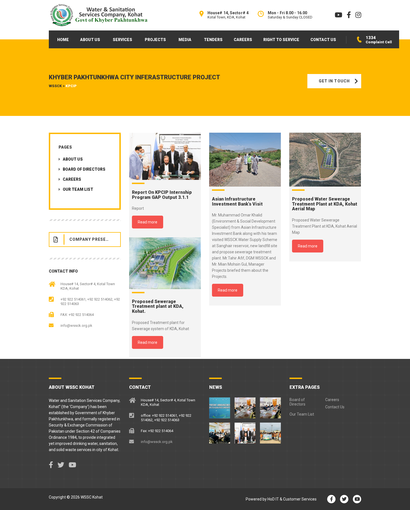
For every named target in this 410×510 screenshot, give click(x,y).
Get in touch (334, 81)
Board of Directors (84, 169)
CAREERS (243, 39)
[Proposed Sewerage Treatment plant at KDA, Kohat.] (165, 263)
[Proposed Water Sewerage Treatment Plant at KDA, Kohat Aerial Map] (325, 160)
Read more (147, 222)
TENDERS (213, 39)
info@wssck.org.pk (76, 325)
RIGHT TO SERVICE (281, 39)
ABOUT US (90, 39)
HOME (63, 39)
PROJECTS (155, 39)
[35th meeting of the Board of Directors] (220, 431)
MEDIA (185, 39)
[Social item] (51, 465)
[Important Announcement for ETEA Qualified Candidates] (220, 405)
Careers (72, 179)
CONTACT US (323, 39)
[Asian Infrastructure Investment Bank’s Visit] (245, 160)
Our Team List (78, 189)
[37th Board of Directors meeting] (245, 405)
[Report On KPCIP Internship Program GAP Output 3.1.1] (165, 156)
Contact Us (334, 407)
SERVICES (122, 39)
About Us (73, 159)
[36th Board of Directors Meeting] (270, 405)
